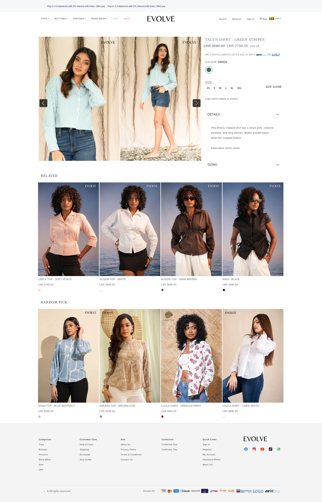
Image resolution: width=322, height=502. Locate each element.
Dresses (78, 18)
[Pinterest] (270, 449)
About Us (126, 444)
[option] (79, 100)
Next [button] (194, 100)
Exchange (85, 454)
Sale (127, 18)
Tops (44, 18)
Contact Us (127, 459)
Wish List (208, 464)
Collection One (170, 444)
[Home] (160, 19)
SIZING (212, 164)
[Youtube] (262, 449)
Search (223, 19)
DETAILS (213, 114)
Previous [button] (40, 100)
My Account (209, 454)
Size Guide (85, 459)
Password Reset (211, 459)
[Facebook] (246, 449)
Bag (264, 19)
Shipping (84, 449)
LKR (277, 18)
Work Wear (98, 18)
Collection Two (169, 449)
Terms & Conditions (131, 454)
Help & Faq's (87, 444)
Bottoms (60, 18)
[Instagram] (254, 449)
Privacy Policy (128, 449)
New (115, 18)
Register (207, 449)
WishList (236, 19)
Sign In (250, 19)
